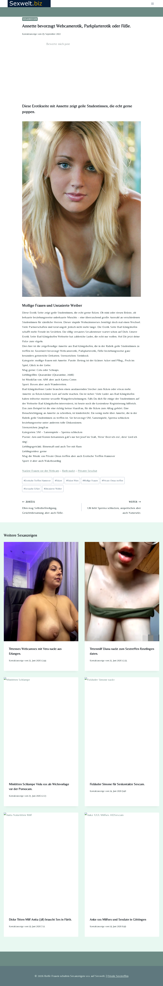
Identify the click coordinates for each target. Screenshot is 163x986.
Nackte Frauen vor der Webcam (40, 470)
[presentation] (41, 591)
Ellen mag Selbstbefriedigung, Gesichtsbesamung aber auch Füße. (42, 507)
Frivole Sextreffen (117, 976)
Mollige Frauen (90, 480)
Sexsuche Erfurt (32, 488)
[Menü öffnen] (152, 3)
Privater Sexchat (87, 470)
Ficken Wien (72, 480)
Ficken (58, 480)
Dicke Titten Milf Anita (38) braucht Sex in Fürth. (40, 919)
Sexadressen (30, 19)
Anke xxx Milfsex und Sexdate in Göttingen (118, 919)
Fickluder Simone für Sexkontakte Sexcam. (117, 784)
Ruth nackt (68, 470)
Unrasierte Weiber (53, 488)
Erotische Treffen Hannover (37, 480)
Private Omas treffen (112, 480)
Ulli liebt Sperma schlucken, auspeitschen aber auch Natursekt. (114, 507)
